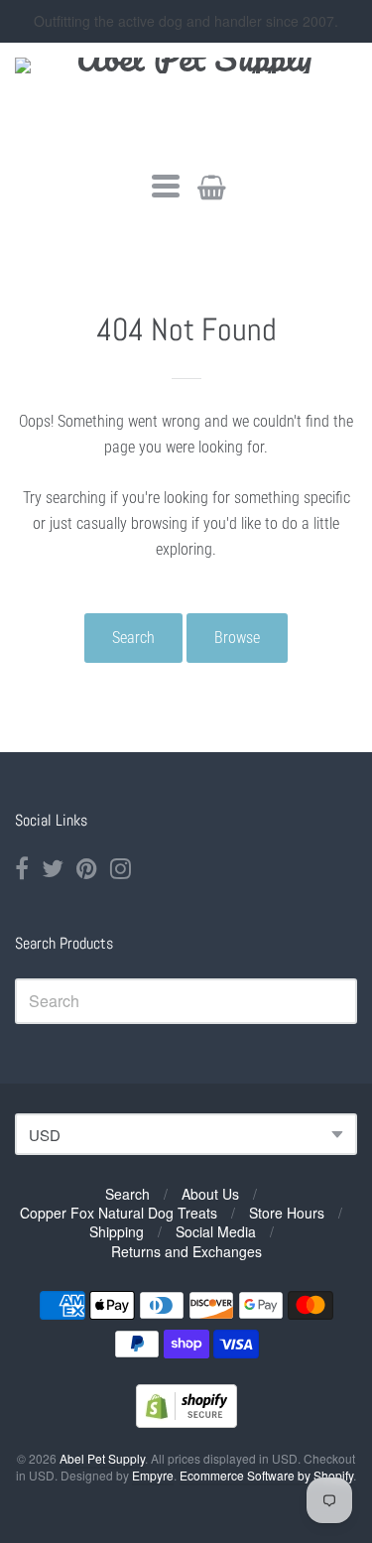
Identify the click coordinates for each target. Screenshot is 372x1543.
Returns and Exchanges (186, 1251)
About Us (210, 1194)
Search (133, 637)
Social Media (216, 1231)
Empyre (153, 1475)
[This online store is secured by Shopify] (186, 1421)
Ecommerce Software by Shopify (266, 1475)
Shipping (116, 1231)
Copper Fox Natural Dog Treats (118, 1212)
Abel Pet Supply (102, 1458)
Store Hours (286, 1212)
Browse (237, 637)
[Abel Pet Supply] (186, 105)
